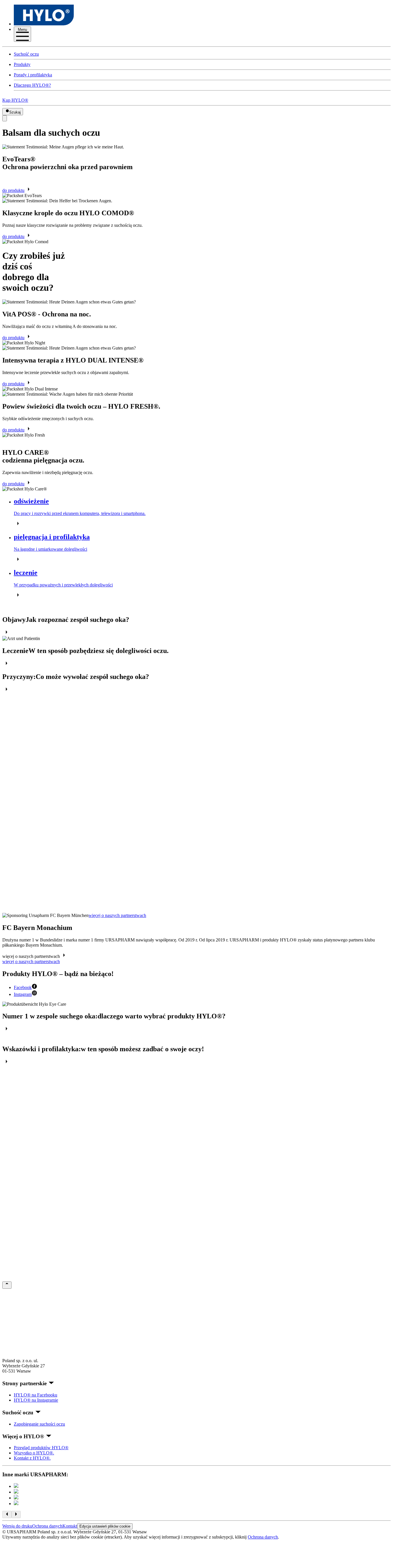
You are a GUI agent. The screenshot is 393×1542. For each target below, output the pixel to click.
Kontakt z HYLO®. (32, 1458)
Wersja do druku (17, 1526)
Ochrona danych (47, 1526)
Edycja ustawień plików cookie (104, 1526)
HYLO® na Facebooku (35, 1394)
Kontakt (69, 1526)
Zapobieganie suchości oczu (39, 1424)
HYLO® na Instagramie (36, 1400)
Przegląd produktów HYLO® (41, 1447)
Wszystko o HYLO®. (34, 1452)
